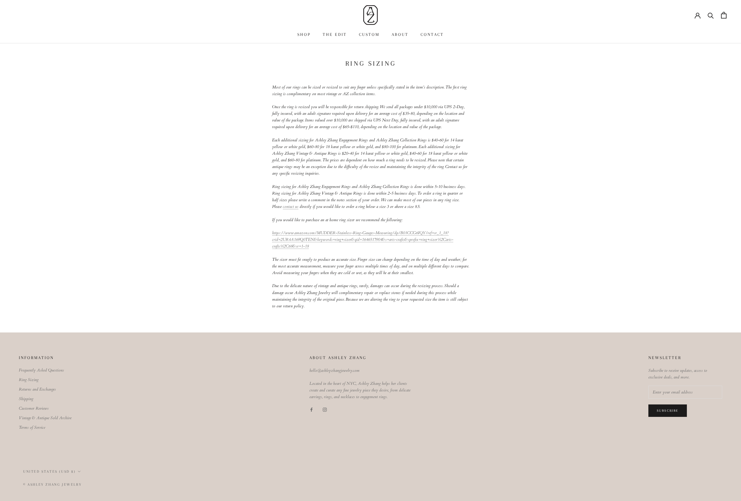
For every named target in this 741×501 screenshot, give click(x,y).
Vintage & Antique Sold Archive (45, 418)
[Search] (711, 15)
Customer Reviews (34, 408)
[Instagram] (325, 409)
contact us (290, 206)
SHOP (304, 34)
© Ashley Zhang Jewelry (52, 484)
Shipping (26, 399)
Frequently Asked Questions (41, 370)
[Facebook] (311, 409)
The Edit (335, 34)
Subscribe (667, 411)
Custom (369, 34)
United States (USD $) (49, 471)
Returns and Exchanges (37, 389)
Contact (432, 34)
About (400, 34)
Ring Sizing (28, 379)
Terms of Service (32, 427)
